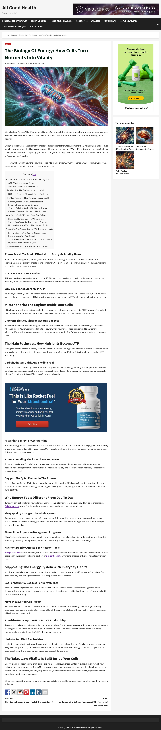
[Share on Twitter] (14, 692)
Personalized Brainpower (14, 21)
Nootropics (82, 21)
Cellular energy (12, 506)
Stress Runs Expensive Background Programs (28, 222)
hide (34, 174)
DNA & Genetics (37, 26)
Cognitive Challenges (62, 21)
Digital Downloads (128, 21)
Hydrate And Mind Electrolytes (22, 242)
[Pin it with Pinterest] (26, 692)
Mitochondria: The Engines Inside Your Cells (25, 190)
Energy (7, 44)
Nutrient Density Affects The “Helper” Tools (28, 225)
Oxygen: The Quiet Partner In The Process (27, 211)
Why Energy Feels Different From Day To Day (26, 215)
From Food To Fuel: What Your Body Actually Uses (28, 179)
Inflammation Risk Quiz (15, 26)
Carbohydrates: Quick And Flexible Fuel (25, 201)
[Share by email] (45, 692)
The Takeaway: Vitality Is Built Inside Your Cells (27, 246)
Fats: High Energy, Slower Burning (23, 205)
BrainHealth (11, 64)
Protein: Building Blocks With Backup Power (27, 208)
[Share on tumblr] (39, 692)
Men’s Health (110, 21)
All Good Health (19, 7)
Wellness (95, 21)
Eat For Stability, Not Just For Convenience (27, 233)
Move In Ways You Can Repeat (21, 236)
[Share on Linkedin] (32, 692)
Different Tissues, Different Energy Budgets (28, 194)
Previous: (29, 700)
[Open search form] (158, 24)
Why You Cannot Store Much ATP (23, 186)
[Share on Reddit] (20, 692)
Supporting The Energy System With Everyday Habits (29, 229)
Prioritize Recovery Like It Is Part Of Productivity (30, 239)
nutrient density (53, 555)
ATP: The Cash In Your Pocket (21, 183)
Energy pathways (13, 552)
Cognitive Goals (38, 21)
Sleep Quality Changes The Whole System (26, 219)
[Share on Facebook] (7, 692)
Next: (83, 702)
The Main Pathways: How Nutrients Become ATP (27, 198)
